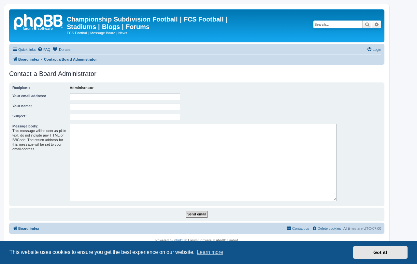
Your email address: (29, 96)
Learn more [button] (210, 252)
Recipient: (21, 88)
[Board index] (39, 21)
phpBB (179, 240)
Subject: (19, 116)
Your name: (22, 106)
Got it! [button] (380, 252)
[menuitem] (43, 49)
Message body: (25, 126)
